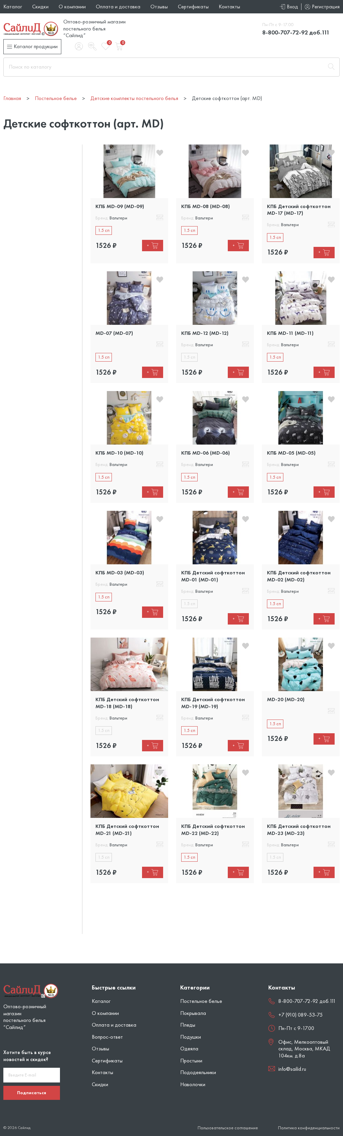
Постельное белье (201, 1001)
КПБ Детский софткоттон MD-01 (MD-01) (213, 576)
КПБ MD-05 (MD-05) (291, 452)
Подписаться (31, 1093)
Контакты (229, 6)
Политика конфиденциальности (309, 1128)
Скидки (40, 6)
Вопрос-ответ (107, 1036)
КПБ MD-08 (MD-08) (205, 206)
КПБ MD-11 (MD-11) (290, 333)
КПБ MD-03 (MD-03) (119, 572)
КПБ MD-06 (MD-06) (205, 452)
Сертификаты (193, 6)
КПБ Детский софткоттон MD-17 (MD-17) (299, 209)
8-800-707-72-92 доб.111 (296, 32)
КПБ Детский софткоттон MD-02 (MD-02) (299, 576)
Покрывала (193, 1013)
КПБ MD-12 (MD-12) (204, 333)
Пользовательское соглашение (228, 1128)
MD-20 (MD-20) (285, 699)
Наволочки (192, 1084)
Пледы (187, 1024)
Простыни (191, 1060)
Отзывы (159, 6)
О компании (72, 6)
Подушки (190, 1036)
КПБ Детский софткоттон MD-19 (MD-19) (213, 702)
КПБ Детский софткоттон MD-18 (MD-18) (127, 702)
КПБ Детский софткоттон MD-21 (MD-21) (127, 829)
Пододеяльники (198, 1072)
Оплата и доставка (118, 6)
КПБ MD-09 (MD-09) (119, 206)
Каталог (12, 6)
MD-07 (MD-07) (114, 333)
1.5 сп (104, 230)
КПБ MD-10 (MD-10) (119, 452)
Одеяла (189, 1048)
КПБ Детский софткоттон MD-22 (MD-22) (213, 829)
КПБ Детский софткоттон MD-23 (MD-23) (299, 829)
